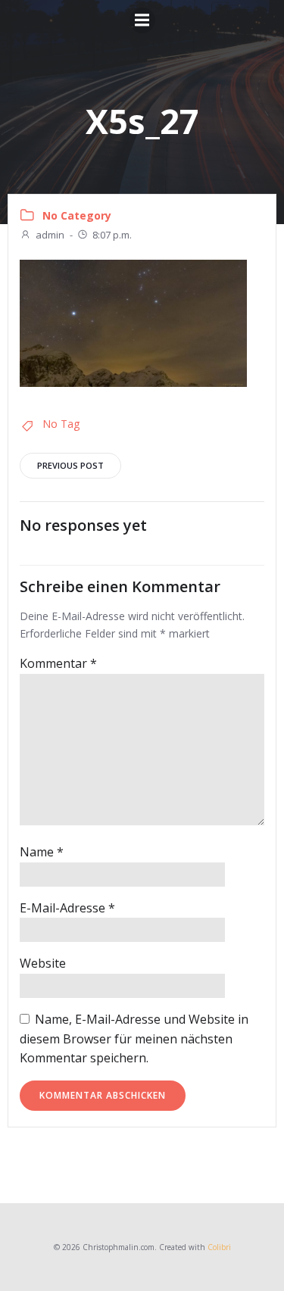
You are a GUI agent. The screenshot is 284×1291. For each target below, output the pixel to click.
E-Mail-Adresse (67, 908)
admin (50, 235)
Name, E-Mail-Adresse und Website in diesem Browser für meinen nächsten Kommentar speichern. (134, 1038)
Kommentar (58, 663)
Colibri (219, 1247)
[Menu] (142, 20)
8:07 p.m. (112, 235)
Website (43, 963)
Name (42, 852)
